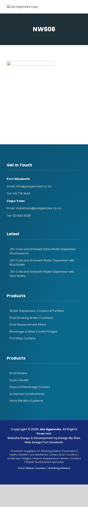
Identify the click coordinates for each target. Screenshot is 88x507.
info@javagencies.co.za (33, 186)
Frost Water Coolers (32, 468)
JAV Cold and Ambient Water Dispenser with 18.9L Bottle (41, 262)
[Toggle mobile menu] (75, 6)
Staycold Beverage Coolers (29, 387)
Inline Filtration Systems (26, 400)
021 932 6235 (21, 215)
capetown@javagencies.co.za (38, 208)
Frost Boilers (18, 373)
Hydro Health (18, 380)
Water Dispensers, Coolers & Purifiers (36, 311)
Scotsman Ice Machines (26, 394)
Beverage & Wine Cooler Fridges (33, 331)
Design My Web (69, 438)
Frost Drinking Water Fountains (31, 318)
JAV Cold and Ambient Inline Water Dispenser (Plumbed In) (42, 251)
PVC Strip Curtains (22, 338)
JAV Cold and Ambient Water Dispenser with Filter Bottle (41, 273)
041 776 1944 (21, 193)
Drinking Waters (59, 468)
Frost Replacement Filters (27, 324)
